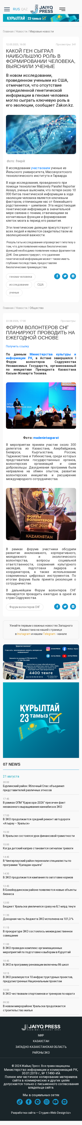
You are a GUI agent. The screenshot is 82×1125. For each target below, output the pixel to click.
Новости (21, 31)
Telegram (49, 633)
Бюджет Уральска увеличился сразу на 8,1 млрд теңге (39, 904)
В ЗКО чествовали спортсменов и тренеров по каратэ (39, 992)
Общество (37, 308)
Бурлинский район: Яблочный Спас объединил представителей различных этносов (33, 786)
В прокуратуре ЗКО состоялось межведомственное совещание (38, 931)
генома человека (20, 276)
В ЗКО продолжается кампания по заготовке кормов (38, 875)
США (40, 284)
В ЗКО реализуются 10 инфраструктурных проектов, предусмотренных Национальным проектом (38, 977)
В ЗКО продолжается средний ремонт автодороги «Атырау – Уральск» (36, 819)
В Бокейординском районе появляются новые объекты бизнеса (39, 890)
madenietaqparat (46, 438)
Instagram (24, 633)
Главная (8, 31)
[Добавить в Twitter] (65, 276)
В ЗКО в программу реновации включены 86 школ (36, 962)
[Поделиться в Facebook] (57, 276)
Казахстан (41, 1041)
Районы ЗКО (41, 1052)
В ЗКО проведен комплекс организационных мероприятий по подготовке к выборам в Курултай (37, 948)
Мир (41, 1035)
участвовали (40, 168)
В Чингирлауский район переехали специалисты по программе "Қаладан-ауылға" (37, 861)
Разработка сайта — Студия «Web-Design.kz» (41, 1112)
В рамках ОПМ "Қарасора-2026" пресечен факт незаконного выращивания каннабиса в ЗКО (34, 802)
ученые (14, 292)
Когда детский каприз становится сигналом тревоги (38, 846)
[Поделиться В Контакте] (73, 276)
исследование (19, 284)
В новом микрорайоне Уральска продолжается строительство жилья (34, 1006)
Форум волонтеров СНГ (24, 607)
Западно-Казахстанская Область (41, 1046)
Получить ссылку (17, 346)
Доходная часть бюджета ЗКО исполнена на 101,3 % (38, 917)
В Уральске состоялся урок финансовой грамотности (39, 834)
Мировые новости (42, 31)
